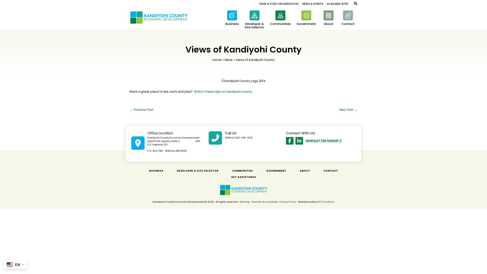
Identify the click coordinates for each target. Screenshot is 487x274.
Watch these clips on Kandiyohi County (223, 91)
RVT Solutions (326, 202)
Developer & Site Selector (198, 171)
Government (276, 171)
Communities (242, 171)
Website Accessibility (265, 202)
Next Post (348, 110)
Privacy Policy (287, 202)
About (305, 171)
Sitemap (245, 202)
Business (156, 171)
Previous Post (142, 110)
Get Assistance (243, 177)
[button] (356, 4)
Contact (331, 171)
